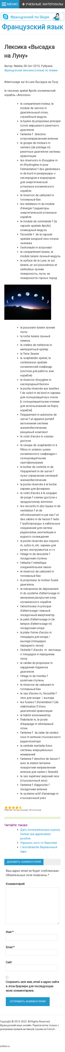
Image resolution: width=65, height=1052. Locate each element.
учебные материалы (44, 4)
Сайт (9, 962)
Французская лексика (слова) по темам (30, 70)
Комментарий (15, 884)
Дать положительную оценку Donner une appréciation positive (40, 834)
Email (10, 947)
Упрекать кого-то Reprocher (39, 843)
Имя (10, 932)
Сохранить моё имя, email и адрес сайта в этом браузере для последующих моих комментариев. (32, 986)
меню (12, 4)
